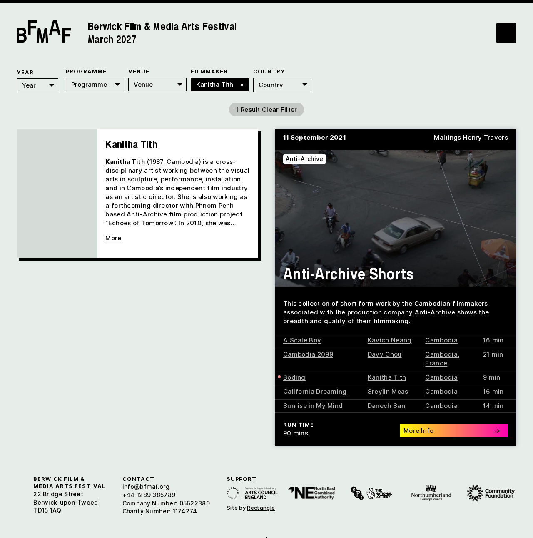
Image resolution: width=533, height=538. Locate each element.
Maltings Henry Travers (471, 137)
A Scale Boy (302, 340)
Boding (294, 377)
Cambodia (441, 340)
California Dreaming (315, 391)
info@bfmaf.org (145, 486)
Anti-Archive (305, 158)
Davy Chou (385, 354)
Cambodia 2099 (308, 354)
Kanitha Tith (387, 377)
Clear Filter (279, 109)
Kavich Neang (390, 340)
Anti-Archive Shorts (348, 273)
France (436, 363)
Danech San (386, 406)
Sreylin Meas (388, 391)
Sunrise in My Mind (313, 406)
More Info (451, 431)
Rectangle (261, 507)
